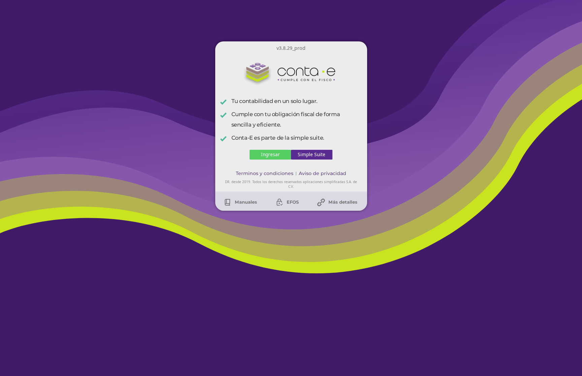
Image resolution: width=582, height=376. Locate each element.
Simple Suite (311, 154)
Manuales (245, 201)
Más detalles (342, 201)
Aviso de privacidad (322, 173)
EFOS (292, 201)
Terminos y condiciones (264, 173)
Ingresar (270, 154)
